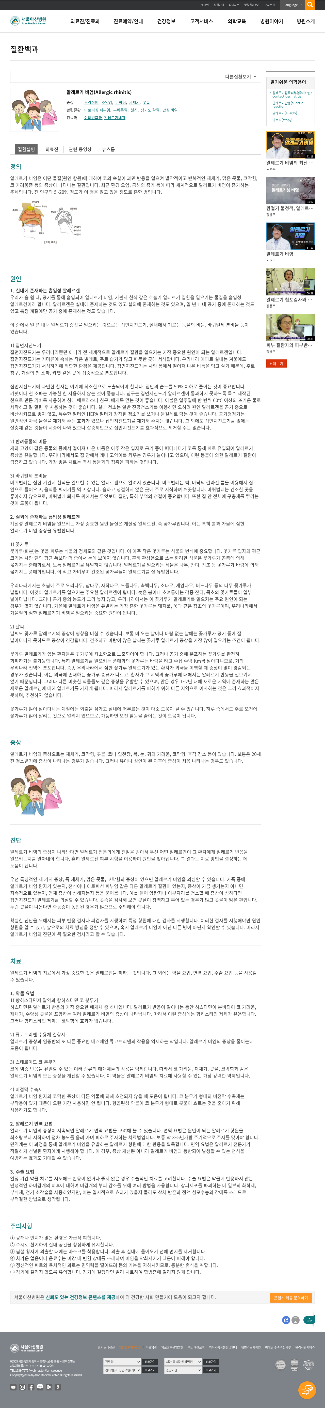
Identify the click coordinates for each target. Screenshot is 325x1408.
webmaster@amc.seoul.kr (46, 1370)
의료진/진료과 (85, 21)
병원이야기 (271, 21)
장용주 (270, 214)
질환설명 (26, 149)
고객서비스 (201, 21)
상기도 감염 (150, 110)
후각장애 (91, 102)
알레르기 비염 (280, 253)
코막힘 (120, 102)
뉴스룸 (108, 149)
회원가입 (219, 5)
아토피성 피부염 (97, 110)
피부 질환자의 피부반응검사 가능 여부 (290, 345)
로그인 (205, 5)
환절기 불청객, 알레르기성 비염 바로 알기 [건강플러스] (290, 208)
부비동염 (120, 110)
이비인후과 (93, 117)
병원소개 (306, 21)
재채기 (134, 102)
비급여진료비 (196, 1347)
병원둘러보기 (251, 5)
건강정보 (166, 21)
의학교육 (237, 21)
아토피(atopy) (282, 119)
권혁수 (270, 169)
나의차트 (234, 5)
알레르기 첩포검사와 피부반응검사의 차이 (290, 299)
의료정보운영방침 (172, 1347)
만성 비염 (170, 110)
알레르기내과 (114, 117)
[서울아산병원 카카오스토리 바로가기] (58, 1387)
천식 (134, 110)
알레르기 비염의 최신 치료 (290, 162)
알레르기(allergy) (284, 112)
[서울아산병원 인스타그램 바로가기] (22, 1387)
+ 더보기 (276, 363)
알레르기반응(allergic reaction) (287, 104)
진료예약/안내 (128, 21)
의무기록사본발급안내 (223, 1347)
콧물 (146, 102)
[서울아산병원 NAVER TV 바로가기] (49, 1387)
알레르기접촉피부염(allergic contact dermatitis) (292, 94)
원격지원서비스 (305, 1347)
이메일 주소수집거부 (278, 1347)
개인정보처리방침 (130, 1347)
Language (291, 5)
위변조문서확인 (251, 1347)
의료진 (51, 149)
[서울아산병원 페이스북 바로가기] (31, 1387)
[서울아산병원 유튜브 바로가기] (13, 1387)
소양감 (107, 102)
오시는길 (270, 5)
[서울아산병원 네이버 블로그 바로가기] (40, 1387)
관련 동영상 (80, 149)
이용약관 (151, 1347)
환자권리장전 (106, 1347)
